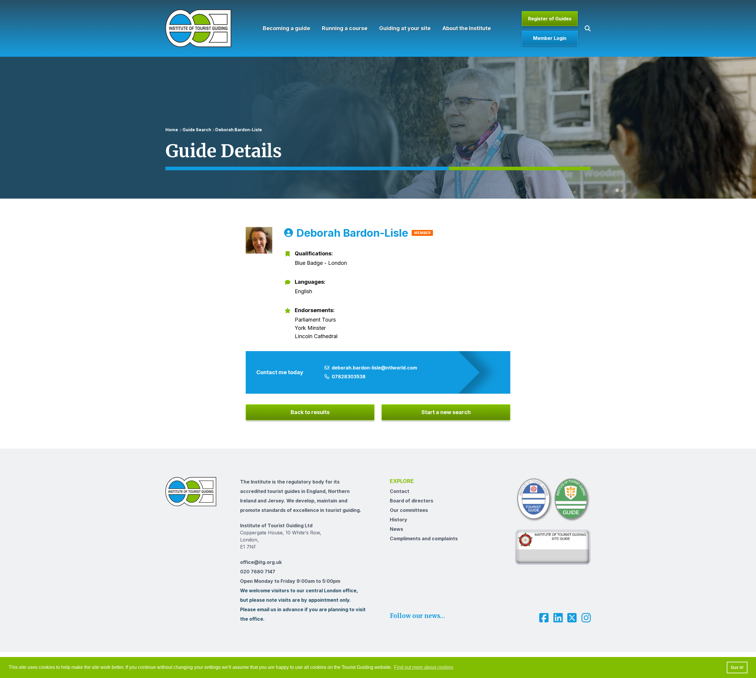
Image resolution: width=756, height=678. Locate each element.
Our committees (409, 510)
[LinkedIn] (558, 617)
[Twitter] (572, 617)
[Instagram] (586, 617)
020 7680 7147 (257, 572)
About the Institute (466, 28)
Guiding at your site (405, 28)
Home (171, 129)
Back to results (310, 412)
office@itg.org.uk (261, 562)
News (396, 529)
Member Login (549, 38)
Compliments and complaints (424, 538)
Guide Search (197, 129)
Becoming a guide (286, 28)
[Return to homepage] (198, 28)
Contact (399, 491)
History (398, 520)
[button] (588, 28)
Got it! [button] (737, 667)
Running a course (344, 28)
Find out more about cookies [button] (423, 667)
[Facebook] (544, 617)
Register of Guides (549, 19)
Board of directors (411, 501)
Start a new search (446, 412)
